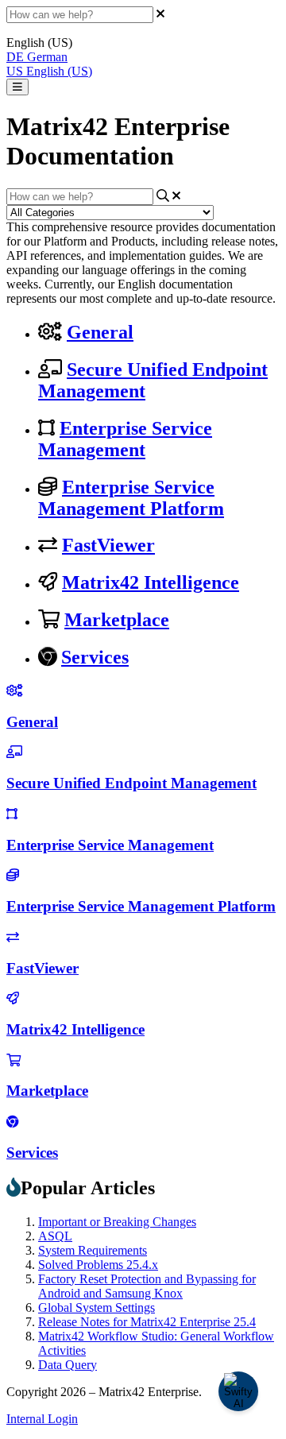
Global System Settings (96, 1307)
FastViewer (108, 545)
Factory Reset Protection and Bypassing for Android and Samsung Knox (147, 1286)
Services (95, 657)
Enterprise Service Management (125, 439)
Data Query (67, 1364)
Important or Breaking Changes (117, 1221)
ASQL (55, 1236)
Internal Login (42, 1418)
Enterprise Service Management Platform (131, 498)
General (100, 332)
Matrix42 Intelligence (150, 582)
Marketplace (116, 619)
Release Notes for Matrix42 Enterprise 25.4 (147, 1322)
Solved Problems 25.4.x (98, 1264)
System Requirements (92, 1250)
